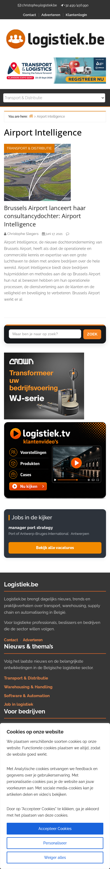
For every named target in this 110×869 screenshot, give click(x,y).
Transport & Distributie (29, 148)
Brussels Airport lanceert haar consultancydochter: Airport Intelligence (45, 216)
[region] (55, 796)
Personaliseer (55, 843)
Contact (29, 15)
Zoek (92, 334)
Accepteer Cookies (55, 828)
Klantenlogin (76, 15)
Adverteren (50, 15)
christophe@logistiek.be (39, 5)
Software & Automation (27, 695)
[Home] (31, 116)
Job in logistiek (18, 704)
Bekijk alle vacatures (55, 548)
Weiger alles (55, 857)
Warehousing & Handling (28, 687)
